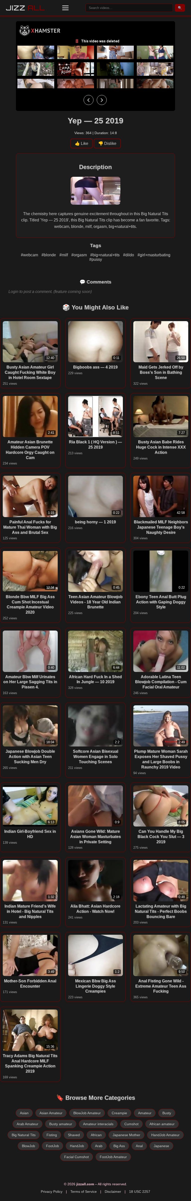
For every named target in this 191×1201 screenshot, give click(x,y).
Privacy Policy (51, 1192)
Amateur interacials (98, 1124)
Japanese (161, 1146)
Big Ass (119, 1146)
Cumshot (131, 1124)
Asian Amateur (51, 1113)
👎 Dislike (107, 143)
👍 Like (81, 143)
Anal (139, 1146)
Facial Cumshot (76, 1157)
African (96, 1135)
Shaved (74, 1135)
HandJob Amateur (165, 1135)
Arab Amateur (27, 1124)
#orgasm (79, 255)
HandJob (77, 1146)
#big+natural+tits (105, 255)
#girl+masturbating (154, 255)
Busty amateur (60, 1124)
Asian (24, 1113)
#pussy (95, 259)
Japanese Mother (126, 1135)
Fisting (52, 1135)
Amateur (144, 1113)
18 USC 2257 (139, 1192)
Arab (98, 1146)
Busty (166, 1113)
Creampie (119, 1113)
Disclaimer (113, 1192)
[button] (65, 7)
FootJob (52, 1146)
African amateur (162, 1124)
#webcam (30, 255)
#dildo (129, 255)
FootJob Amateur (113, 1157)
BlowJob (28, 1146)
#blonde (49, 255)
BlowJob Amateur (87, 1113)
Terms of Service (83, 1192)
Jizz (25, 7)
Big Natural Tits (24, 1135)
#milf (64, 255)
